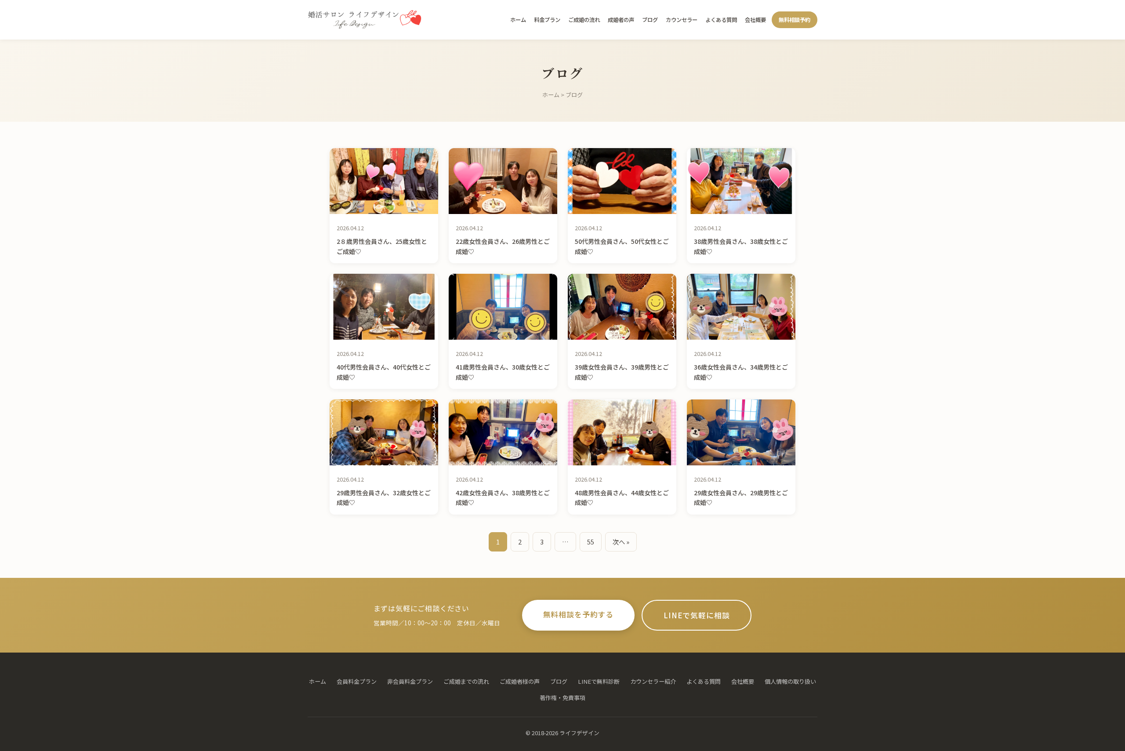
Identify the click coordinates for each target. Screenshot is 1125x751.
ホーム (518, 20)
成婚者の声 (621, 20)
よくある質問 (721, 20)
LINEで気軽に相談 (696, 615)
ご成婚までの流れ (466, 681)
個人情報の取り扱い (790, 681)
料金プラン (547, 20)
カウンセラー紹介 (653, 681)
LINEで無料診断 (599, 681)
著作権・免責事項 (562, 697)
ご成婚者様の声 (520, 681)
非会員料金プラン (410, 681)
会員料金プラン (357, 681)
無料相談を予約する (578, 614)
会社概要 (755, 20)
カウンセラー (681, 20)
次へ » (621, 541)
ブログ (650, 20)
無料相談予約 (794, 20)
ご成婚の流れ (584, 20)
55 (590, 541)
